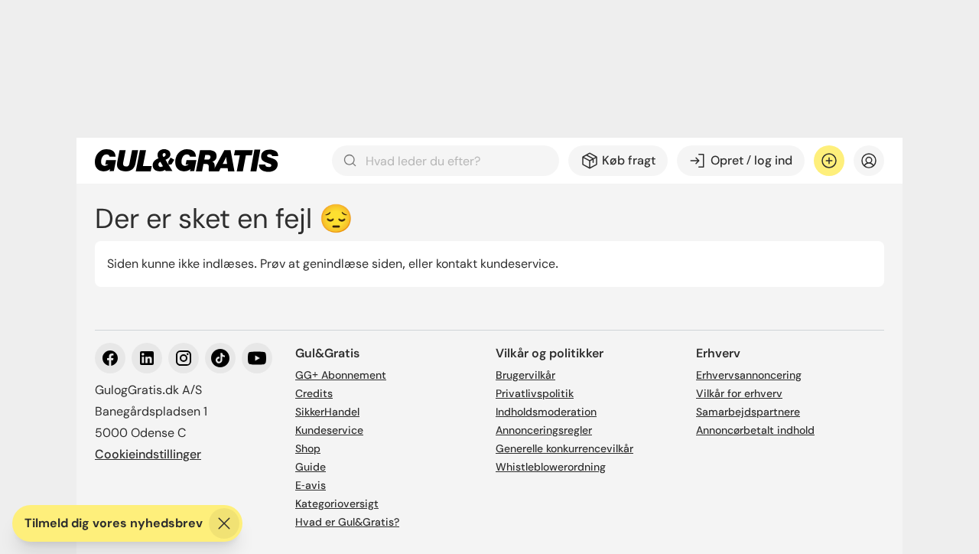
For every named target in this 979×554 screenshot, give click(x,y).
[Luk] (224, 523)
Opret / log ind (751, 160)
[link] (186, 160)
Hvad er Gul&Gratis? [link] (347, 522)
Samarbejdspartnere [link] (748, 412)
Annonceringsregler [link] (544, 430)
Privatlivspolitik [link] (535, 393)
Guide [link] (310, 467)
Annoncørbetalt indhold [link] (755, 430)
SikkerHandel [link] (327, 412)
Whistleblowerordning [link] (551, 467)
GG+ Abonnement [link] (340, 375)
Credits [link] (314, 393)
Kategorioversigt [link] (337, 503)
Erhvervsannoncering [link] (749, 375)
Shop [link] (307, 448)
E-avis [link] (310, 485)
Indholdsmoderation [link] (546, 412)
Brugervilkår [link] (525, 375)
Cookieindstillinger (148, 454)
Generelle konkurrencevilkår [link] (564, 448)
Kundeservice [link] (329, 430)
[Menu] (869, 160)
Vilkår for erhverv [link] (739, 393)
